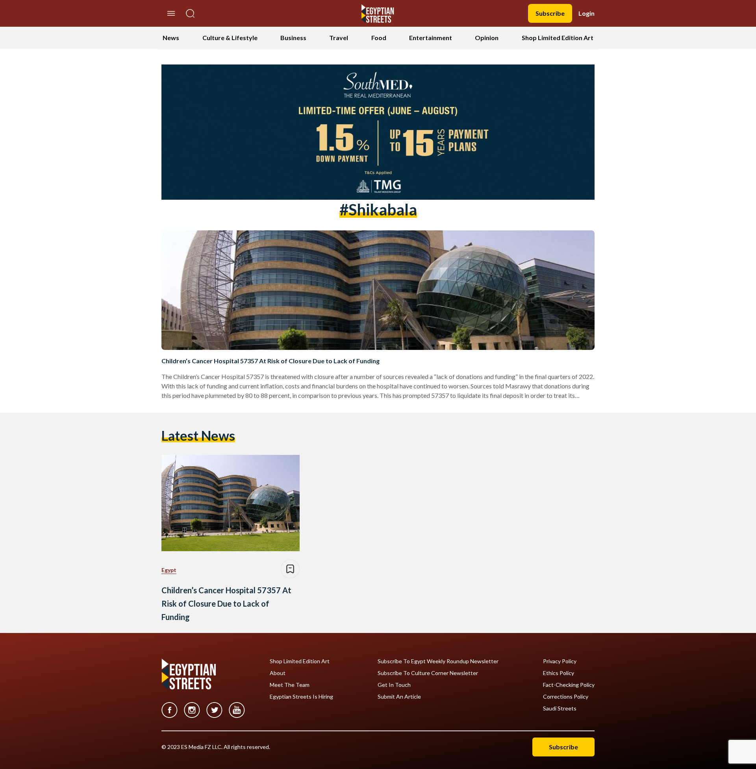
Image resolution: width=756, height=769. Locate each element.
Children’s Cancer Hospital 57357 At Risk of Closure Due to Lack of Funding (270, 360)
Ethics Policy (558, 673)
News (171, 37)
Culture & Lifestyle (230, 37)
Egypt (168, 570)
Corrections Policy (565, 697)
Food (378, 37)
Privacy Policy (559, 661)
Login (586, 13)
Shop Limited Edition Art (557, 37)
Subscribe (550, 13)
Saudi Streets (559, 708)
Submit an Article (399, 697)
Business (293, 37)
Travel (338, 37)
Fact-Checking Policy (569, 685)
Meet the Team (289, 685)
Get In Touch (394, 685)
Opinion (486, 37)
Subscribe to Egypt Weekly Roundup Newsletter (438, 661)
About (277, 673)
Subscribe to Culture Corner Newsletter (428, 673)
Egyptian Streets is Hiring (301, 697)
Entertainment (430, 37)
